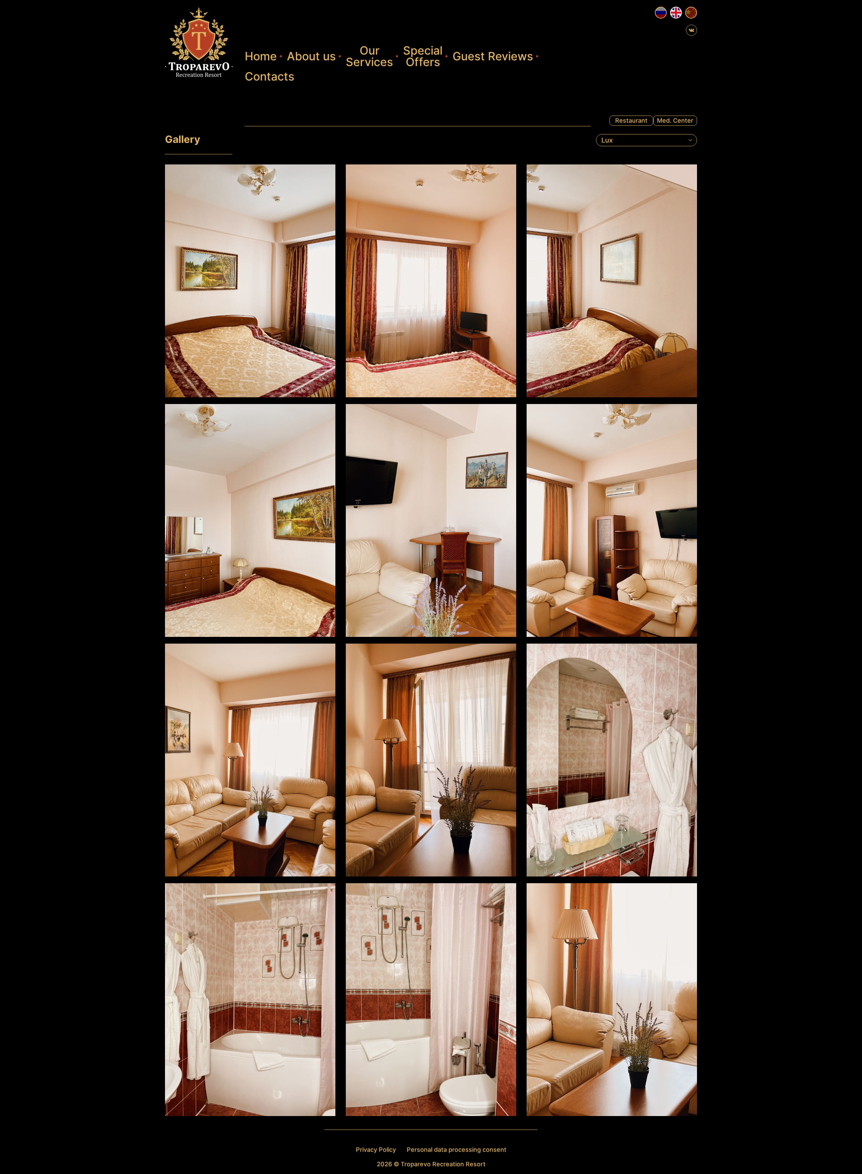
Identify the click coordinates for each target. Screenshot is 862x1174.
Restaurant (631, 120)
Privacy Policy (376, 1149)
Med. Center (675, 120)
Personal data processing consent (456, 1149)
